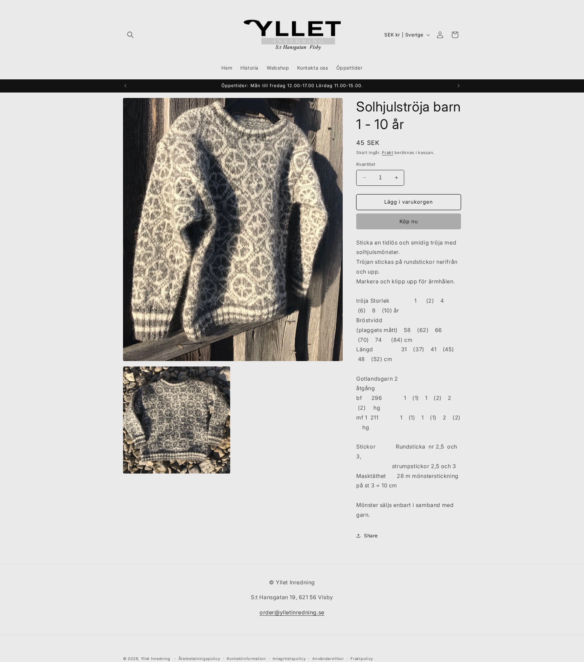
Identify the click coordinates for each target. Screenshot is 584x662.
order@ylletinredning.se (292, 612)
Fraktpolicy (361, 658)
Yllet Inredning (156, 658)
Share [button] (371, 535)
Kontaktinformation (246, 658)
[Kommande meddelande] (458, 85)
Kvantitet (365, 164)
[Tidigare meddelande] (125, 85)
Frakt (387, 152)
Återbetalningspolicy (199, 658)
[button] (130, 34)
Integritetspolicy (289, 658)
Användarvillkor (328, 658)
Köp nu (408, 221)
